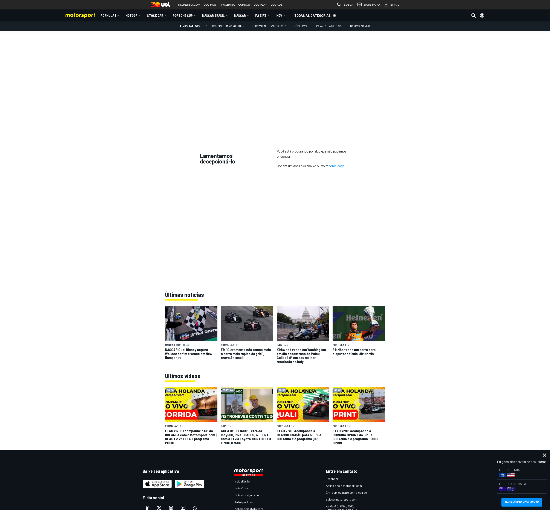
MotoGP (131, 15)
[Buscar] (473, 15)
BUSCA (348, 4)
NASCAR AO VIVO (360, 26)
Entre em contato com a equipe (346, 492)
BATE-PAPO (372, 4)
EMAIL (394, 4)
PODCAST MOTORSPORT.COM (269, 26)
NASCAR (240, 15)
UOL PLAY (260, 4)
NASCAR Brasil (213, 15)
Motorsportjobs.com (247, 495)
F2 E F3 (260, 15)
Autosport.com (244, 502)
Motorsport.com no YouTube (225, 26)
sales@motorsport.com (341, 499)
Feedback (332, 479)
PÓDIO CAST (301, 26)
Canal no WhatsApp (329, 26)
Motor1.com (241, 488)
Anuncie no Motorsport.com (344, 485)
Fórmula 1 (108, 15)
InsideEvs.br (242, 481)
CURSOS (244, 4)
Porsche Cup (183, 15)
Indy (279, 15)
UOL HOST (211, 4)
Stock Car (155, 15)
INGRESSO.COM (189, 4)
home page (336, 166)
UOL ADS (276, 4)
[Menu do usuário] (482, 15)
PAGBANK (228, 4)
